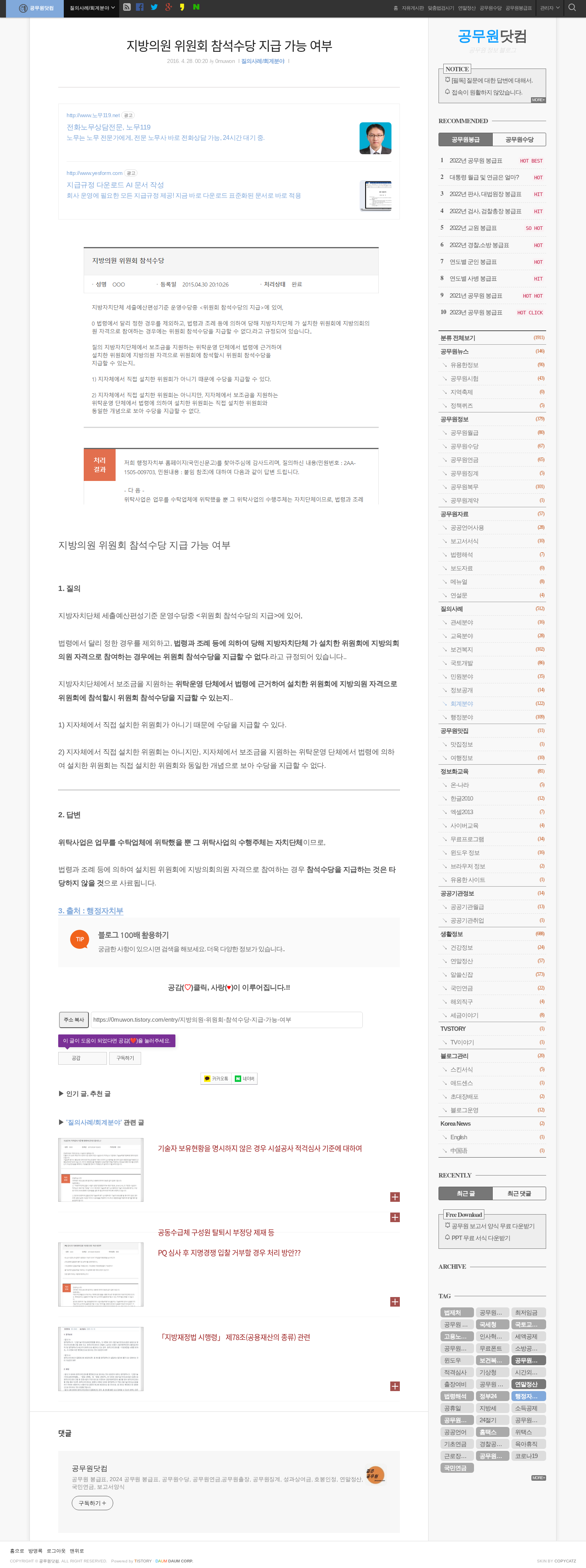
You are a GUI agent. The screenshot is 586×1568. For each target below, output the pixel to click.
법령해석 (497, 554)
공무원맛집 (492, 730)
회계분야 (497, 703)
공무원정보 (492, 419)
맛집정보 (497, 744)
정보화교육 (492, 771)
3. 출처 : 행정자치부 (91, 911)
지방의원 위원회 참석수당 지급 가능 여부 (229, 45)
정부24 (488, 1396)
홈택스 (488, 1432)
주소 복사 (74, 1019)
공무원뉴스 (492, 351)
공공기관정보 (492, 893)
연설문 (497, 595)
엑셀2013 (497, 812)
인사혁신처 (493, 1336)
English (497, 1137)
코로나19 (526, 1455)
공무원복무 (497, 486)
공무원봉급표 (518, 8)
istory (143, 1561)
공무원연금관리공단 (459, 1348)
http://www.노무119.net (93, 115)
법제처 (452, 1312)
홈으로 (17, 1551)
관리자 (547, 8)
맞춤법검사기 (441, 8)
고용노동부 (458, 1336)
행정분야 (497, 717)
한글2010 (497, 798)
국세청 (488, 1324)
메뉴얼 (497, 581)
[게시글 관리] (98, 1058)
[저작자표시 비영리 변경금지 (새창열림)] (152, 1058)
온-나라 (497, 784)
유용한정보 (497, 364)
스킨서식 (497, 1069)
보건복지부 (493, 1360)
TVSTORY (492, 1028)
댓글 (65, 1433)
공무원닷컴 (42, 8)
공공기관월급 (497, 906)
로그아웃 (56, 1551)
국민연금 (497, 988)
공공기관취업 (497, 920)
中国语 (497, 1150)
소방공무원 (529, 1348)
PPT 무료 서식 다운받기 (481, 1237)
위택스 (523, 1432)
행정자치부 (529, 1396)
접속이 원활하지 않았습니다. (487, 92)
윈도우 (452, 1360)
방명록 (35, 1551)
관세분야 (497, 622)
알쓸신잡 (497, 974)
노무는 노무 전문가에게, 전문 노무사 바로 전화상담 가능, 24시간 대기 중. (166, 137)
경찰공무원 (493, 1443)
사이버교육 (497, 825)
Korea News (492, 1123)
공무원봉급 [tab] (466, 139)
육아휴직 (526, 1443)
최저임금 (526, 1312)
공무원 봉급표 (459, 1324)
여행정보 (497, 757)
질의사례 (492, 608)
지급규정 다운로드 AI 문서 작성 (115, 185)
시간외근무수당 (530, 1372)
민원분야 (497, 676)
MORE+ (538, 100)
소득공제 (526, 1408)
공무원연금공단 (494, 1455)
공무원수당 (490, 8)
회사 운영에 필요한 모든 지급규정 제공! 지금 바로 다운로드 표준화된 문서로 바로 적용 (184, 195)
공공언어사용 (497, 527)
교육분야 (497, 635)
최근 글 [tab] (466, 1193)
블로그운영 (497, 1110)
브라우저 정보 (497, 866)
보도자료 (497, 568)
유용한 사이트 (497, 879)
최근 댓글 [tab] (519, 1193)
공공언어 (455, 1432)
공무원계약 (497, 500)
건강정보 (497, 947)
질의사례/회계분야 (263, 61)
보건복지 (497, 649)
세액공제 (526, 1336)
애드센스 (497, 1082)
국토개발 (497, 662)
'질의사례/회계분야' (94, 1122)
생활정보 (492, 933)
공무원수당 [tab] (519, 139)
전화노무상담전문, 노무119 (109, 127)
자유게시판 (413, 8)
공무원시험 (497, 378)
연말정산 (467, 8)
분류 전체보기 (492, 337)
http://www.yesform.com (94, 173)
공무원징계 (497, 473)
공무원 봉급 (494, 1384)
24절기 (488, 1420)
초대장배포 (497, 1096)
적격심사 (455, 1372)
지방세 (488, 1408)
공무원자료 (492, 513)
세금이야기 (497, 1015)
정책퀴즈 (497, 405)
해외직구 (497, 1001)
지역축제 (497, 392)
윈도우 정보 (497, 852)
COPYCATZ (565, 1561)
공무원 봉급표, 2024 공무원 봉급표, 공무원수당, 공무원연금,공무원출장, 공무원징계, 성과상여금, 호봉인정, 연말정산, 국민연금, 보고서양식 (217, 1483)
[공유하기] (88, 1058)
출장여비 (455, 1384)
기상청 (488, 1372)
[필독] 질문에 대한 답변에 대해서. (492, 80)
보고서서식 (497, 541)
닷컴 (492, 35)
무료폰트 (491, 1348)
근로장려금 (458, 1455)
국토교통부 (529, 1324)
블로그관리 (492, 1055)
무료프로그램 (497, 839)
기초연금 (455, 1443)
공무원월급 (497, 432)
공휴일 (452, 1408)
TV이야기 (497, 1042)
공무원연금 (497, 459)
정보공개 (497, 690)
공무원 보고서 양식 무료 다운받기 (493, 1226)
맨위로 (77, 1551)
